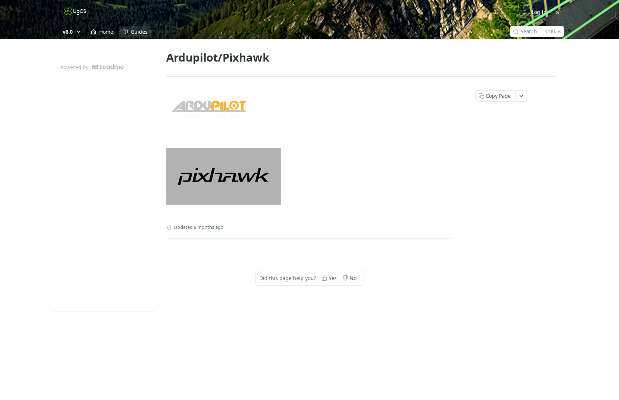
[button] (309, 111)
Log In (539, 12)
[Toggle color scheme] (558, 12)
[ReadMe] (108, 67)
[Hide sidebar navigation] (153, 175)
